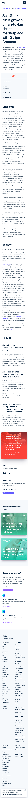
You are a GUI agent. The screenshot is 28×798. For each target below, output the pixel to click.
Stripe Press (18, 754)
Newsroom (18, 752)
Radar (4, 696)
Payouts (4, 693)
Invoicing (4, 678)
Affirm (11, 329)
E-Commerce (18, 655)
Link (3, 683)
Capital (4, 657)
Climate (4, 661)
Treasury (4, 708)
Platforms (18, 674)
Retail (16, 704)
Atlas (3, 649)
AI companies (18, 678)
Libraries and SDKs (20, 737)
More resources (6, 775)
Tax (3, 704)
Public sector (18, 702)
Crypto (4, 666)
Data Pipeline (6, 668)
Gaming (17, 683)
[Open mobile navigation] (24, 2)
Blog (3, 752)
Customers (6, 8)
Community (5, 754)
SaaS (16, 676)
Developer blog (19, 741)
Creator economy (20, 681)
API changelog (19, 735)
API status (18, 732)
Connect (4, 664)
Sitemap (4, 770)
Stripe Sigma (5, 702)
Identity (4, 676)
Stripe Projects (19, 739)
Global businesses (20, 664)
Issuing (4, 681)
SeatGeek (21, 47)
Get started (7, 590)
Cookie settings (6, 773)
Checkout (5, 659)
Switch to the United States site (11, 794)
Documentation (19, 728)
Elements (5, 670)
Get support (5, 781)
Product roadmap (20, 747)
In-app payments (19, 666)
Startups (17, 647)
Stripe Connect (6, 264)
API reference (6, 622)
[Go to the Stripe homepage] (4, 636)
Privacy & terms (6, 760)
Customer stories (7, 750)
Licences (4, 768)
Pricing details (6, 606)
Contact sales (8, 492)
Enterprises (18, 645)
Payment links (6, 689)
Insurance (17, 689)
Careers (17, 750)
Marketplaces (19, 668)
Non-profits (18, 695)
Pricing (4, 646)
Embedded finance (20, 657)
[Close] (25, 790)
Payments (5, 691)
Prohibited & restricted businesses (5, 764)
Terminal (4, 706)
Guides (4, 747)
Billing (4, 655)
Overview (17, 8)
